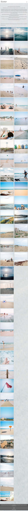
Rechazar (14, 508)
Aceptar (14, 507)
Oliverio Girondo (3, 25)
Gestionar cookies (14, 509)
